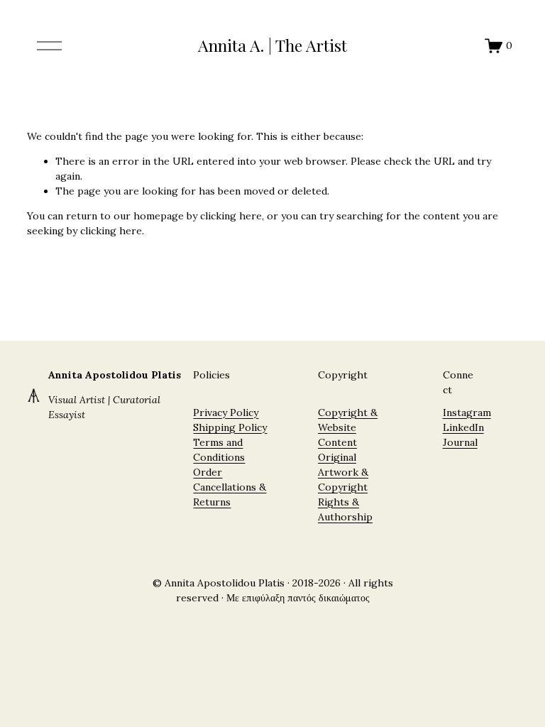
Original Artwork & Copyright (343, 472)
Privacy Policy (225, 412)
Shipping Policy (230, 427)
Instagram (467, 412)
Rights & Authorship (345, 509)
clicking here (231, 215)
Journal (460, 442)
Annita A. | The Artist (272, 45)
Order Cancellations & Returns (229, 487)
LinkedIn (463, 427)
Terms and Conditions (219, 450)
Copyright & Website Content (348, 427)
